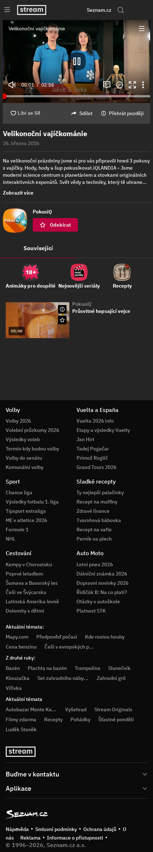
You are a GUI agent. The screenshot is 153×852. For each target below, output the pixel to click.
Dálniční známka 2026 (101, 573)
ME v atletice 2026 (26, 520)
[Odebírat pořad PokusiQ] (62, 320)
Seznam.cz (99, 9)
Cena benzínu (21, 647)
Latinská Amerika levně (32, 601)
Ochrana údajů (99, 829)
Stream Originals (113, 709)
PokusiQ (81, 304)
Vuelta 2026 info (95, 421)
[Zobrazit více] (76, 773)
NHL (10, 539)
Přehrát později (126, 113)
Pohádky (80, 719)
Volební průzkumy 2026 (32, 430)
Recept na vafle (94, 529)
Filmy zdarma (21, 719)
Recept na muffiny (96, 502)
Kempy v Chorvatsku (29, 564)
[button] (76, 61)
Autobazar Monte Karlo (32, 709)
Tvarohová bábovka (98, 520)
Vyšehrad (75, 709)
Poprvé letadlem (24, 573)
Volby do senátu (24, 458)
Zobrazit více (18, 193)
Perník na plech (94, 539)
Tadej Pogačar (92, 448)
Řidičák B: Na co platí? (101, 592)
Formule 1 (17, 529)
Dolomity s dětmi (25, 611)
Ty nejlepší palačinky (100, 492)
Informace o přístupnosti (75, 838)
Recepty (53, 719)
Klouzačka (18, 678)
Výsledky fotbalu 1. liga (32, 502)
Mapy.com (17, 637)
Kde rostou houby (105, 637)
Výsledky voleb (23, 439)
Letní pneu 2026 (94, 564)
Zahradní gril (111, 678)
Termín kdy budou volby (32, 448)
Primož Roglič (92, 458)
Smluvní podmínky (56, 829)
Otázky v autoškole (98, 601)
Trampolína (87, 668)
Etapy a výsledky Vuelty (103, 430)
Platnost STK (91, 611)
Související (38, 248)
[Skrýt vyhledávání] (68, 10)
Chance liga (19, 492)
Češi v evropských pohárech (75, 647)
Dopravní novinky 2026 (102, 583)
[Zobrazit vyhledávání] (121, 10)
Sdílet (86, 113)
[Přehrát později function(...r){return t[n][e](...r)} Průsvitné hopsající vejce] (62, 309)
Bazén (13, 668)
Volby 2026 (18, 421)
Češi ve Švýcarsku (26, 592)
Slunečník (119, 668)
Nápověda (17, 829)
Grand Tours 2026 (96, 467)
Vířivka (14, 688)
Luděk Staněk (21, 729)
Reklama (30, 838)
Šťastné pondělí (116, 719)
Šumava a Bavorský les (32, 583)
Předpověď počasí (56, 637)
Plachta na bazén (47, 668)
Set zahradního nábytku (64, 678)
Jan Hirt (85, 439)
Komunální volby (24, 467)
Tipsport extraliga (26, 511)
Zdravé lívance (93, 511)
